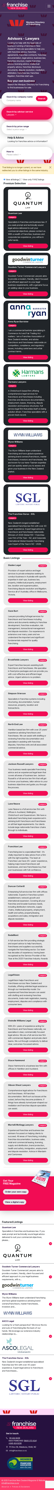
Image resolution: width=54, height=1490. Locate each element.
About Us (5, 1487)
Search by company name (20, 97)
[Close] (50, 167)
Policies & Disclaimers (21, 1487)
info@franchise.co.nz (18, 1451)
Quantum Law (9, 1227)
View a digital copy (14, 1202)
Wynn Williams (9, 1294)
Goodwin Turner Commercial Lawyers (21, 1266)
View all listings (12, 179)
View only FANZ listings (33, 179)
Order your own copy (15, 1191)
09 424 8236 (14, 1438)
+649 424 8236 (15, 1443)
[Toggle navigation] (48, 6)
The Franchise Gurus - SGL (15, 1358)
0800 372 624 (30, 1441)
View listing (28, 246)
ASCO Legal (8, 1321)
